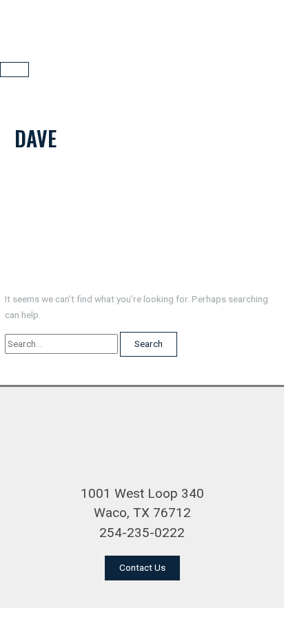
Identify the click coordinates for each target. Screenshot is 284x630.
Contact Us (142, 567)
